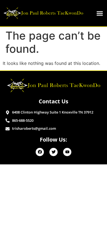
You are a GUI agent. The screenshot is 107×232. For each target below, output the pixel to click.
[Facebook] (40, 152)
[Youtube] (67, 152)
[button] (99, 13)
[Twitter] (53, 152)
